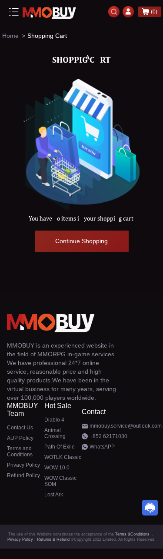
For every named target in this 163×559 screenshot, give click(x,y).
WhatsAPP (102, 447)
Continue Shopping (81, 241)
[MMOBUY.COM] (50, 11)
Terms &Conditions (132, 534)
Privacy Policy (20, 539)
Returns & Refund (53, 539)
